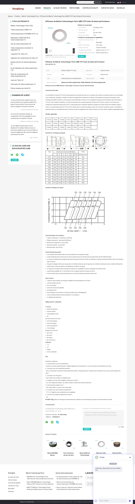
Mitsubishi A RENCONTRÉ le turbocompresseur (20, 39)
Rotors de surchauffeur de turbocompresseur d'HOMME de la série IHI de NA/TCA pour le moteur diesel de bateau (69, 483)
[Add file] (95, 501)
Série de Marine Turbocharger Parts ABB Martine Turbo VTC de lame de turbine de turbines (85, 454)
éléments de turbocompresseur (84, 399)
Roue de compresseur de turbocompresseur (19, 75)
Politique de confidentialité (27, 502)
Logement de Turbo (18, 54)
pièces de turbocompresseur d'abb (103, 399)
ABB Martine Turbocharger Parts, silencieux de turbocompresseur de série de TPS (40, 478)
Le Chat (81, 56)
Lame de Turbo (16, 80)
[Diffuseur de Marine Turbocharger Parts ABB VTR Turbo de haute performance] (59, 36)
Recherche (98, 2)
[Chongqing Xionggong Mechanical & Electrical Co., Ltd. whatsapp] (18, 155)
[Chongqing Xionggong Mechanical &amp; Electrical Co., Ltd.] (18, 8)
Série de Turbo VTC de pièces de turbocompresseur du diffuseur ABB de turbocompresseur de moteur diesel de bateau (101, 454)
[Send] (130, 501)
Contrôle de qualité (90, 8)
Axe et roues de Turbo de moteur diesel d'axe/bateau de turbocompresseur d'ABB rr (69, 489)
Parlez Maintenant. (110, 2)
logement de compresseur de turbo (23, 58)
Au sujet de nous (60, 8)
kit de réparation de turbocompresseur (24, 68)
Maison (38, 8)
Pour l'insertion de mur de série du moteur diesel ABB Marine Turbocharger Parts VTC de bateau (68, 454)
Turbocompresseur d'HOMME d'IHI (23, 34)
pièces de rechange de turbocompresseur (65, 399)
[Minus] (130, 457)
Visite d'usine (74, 8)
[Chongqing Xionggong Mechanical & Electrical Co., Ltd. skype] (23, 155)
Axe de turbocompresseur (20, 44)
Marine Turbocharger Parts (30, 16)
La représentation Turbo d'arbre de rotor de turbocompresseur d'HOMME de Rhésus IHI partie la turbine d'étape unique (70, 478)
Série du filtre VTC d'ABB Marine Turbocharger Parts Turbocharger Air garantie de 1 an (117, 454)
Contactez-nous (107, 8)
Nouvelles (121, 8)
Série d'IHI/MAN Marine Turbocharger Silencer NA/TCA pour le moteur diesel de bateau (52, 454)
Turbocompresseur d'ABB (19, 30)
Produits (47, 8)
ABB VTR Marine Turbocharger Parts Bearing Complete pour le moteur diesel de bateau (39, 489)
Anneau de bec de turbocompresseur (23, 62)
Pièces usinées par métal (19, 88)
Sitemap (11, 491)
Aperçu (10, 16)
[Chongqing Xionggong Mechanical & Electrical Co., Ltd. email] (13, 155)
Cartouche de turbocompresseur (22, 84)
